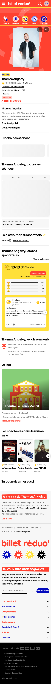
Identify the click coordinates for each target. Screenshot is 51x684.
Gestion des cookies (13, 673)
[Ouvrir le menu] (4, 3)
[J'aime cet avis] (9, 324)
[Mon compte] (46, 3)
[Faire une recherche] (40, 3)
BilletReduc (7, 528)
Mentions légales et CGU (14, 660)
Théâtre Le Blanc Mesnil (13, 87)
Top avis (5, 75)
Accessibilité (9, 670)
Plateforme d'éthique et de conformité (20, 666)
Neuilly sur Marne (23, 224)
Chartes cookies (11, 663)
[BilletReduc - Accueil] (19, 3)
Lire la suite (7, 519)
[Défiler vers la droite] (49, 20)
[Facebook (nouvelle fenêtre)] (7, 555)
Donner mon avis (38, 273)
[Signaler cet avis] (14, 324)
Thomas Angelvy (21, 240)
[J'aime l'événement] (46, 29)
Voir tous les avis (41, 259)
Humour (42, 505)
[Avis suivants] (45, 312)
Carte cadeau (8, 622)
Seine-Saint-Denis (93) (27, 528)
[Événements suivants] (48, 456)
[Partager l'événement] (39, 29)
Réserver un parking (11, 421)
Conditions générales (13, 654)
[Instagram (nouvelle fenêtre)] (30, 555)
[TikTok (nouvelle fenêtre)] (41, 555)
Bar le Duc (8, 224)
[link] (6, 20)
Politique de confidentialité (15, 657)
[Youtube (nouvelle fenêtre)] (18, 555)
